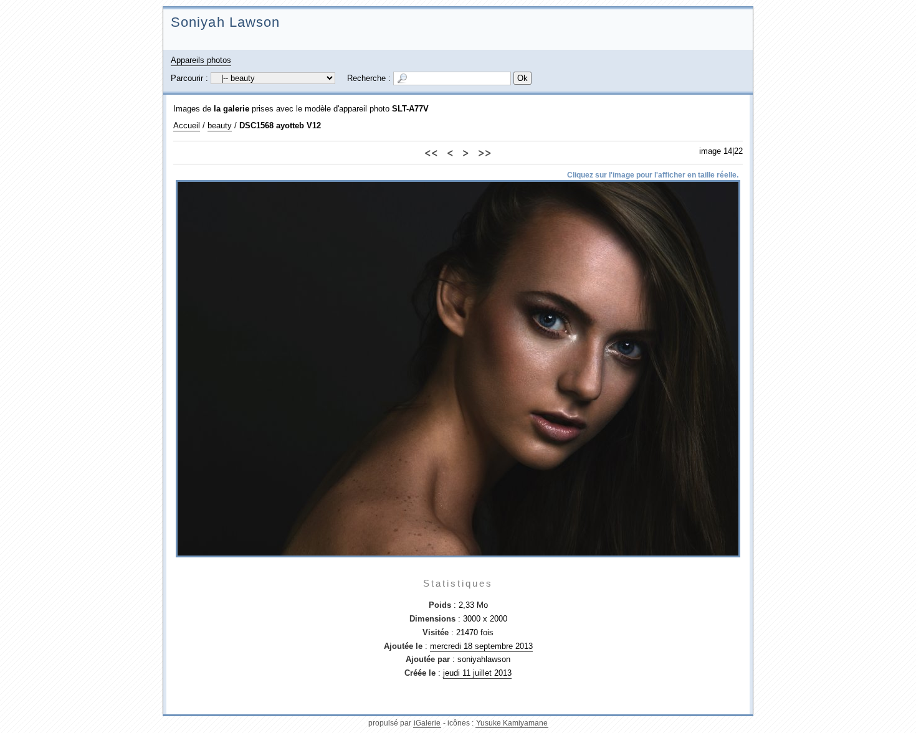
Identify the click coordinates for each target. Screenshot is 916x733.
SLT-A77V (410, 108)
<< (431, 152)
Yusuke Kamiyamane (512, 723)
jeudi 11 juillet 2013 (477, 673)
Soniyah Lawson (225, 22)
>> (485, 152)
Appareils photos (201, 60)
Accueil (186, 125)
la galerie (231, 108)
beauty (220, 125)
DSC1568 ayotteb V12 (280, 125)
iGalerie (427, 723)
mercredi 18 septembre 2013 (481, 646)
